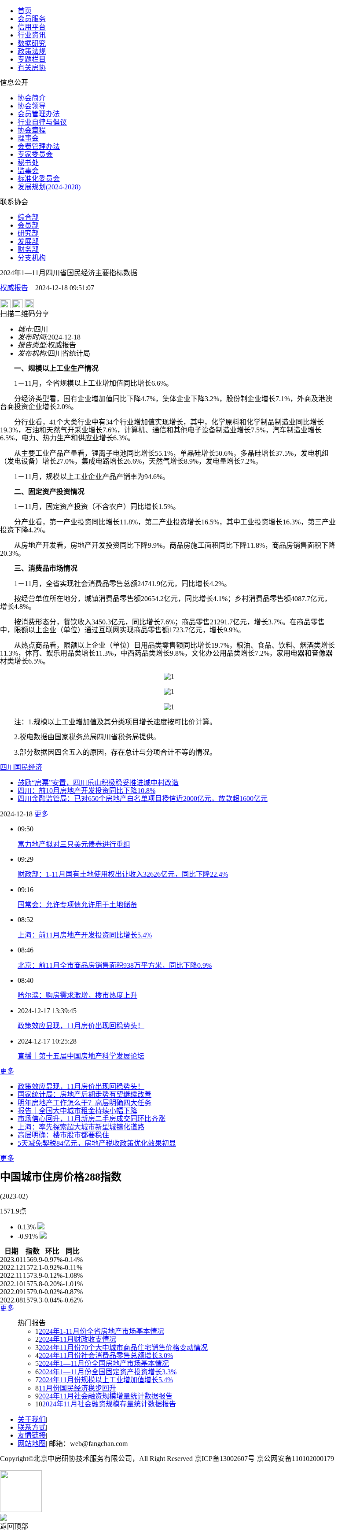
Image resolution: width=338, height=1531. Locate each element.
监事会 (28, 170)
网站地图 (32, 1443)
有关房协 (32, 67)
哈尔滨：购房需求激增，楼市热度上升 (77, 995)
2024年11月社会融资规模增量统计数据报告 (106, 1396)
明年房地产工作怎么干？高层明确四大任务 (84, 1103)
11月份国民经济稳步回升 (77, 1388)
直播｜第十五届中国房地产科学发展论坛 (81, 1056)
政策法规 (32, 51)
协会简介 (32, 98)
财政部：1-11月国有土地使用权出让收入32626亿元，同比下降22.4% (123, 874)
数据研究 (32, 43)
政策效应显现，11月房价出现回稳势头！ (81, 1025)
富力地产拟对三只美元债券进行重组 (74, 844)
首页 (25, 11)
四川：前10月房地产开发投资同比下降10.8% (86, 790)
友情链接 (32, 1435)
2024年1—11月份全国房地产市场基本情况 (104, 1363)
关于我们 (32, 1419)
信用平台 (32, 27)
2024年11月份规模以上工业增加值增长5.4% (106, 1379)
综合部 (28, 217)
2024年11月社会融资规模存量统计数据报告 (109, 1404)
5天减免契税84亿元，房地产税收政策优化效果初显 (97, 1143)
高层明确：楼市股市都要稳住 (63, 1135)
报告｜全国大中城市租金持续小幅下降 (77, 1110)
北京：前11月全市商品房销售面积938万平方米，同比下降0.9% (115, 965)
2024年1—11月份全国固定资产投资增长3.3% (107, 1372)
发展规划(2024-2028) (49, 187)
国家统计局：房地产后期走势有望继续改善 (84, 1094)
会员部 (28, 225)
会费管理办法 (39, 146)
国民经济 (28, 767)
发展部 (28, 241)
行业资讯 (32, 35)
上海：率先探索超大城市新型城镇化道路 (81, 1127)
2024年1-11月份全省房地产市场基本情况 (101, 1331)
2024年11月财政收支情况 (77, 1339)
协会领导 (32, 106)
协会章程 (32, 130)
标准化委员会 (39, 178)
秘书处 (28, 162)
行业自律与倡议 (42, 122)
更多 (41, 814)
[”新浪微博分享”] (5, 306)
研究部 (28, 233)
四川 (7, 767)
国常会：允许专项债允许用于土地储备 (77, 904)
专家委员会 (35, 154)
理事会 (28, 138)
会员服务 (32, 18)
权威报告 (14, 287)
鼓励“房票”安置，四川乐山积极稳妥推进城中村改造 (98, 782)
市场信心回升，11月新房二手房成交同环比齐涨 (91, 1118)
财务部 (28, 249)
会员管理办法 (39, 114)
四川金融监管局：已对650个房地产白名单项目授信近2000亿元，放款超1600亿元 (143, 798)
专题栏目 (32, 59)
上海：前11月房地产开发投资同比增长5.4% (85, 935)
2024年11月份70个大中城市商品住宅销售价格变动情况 (123, 1347)
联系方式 (32, 1427)
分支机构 (32, 258)
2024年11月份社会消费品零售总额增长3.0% (106, 1355)
